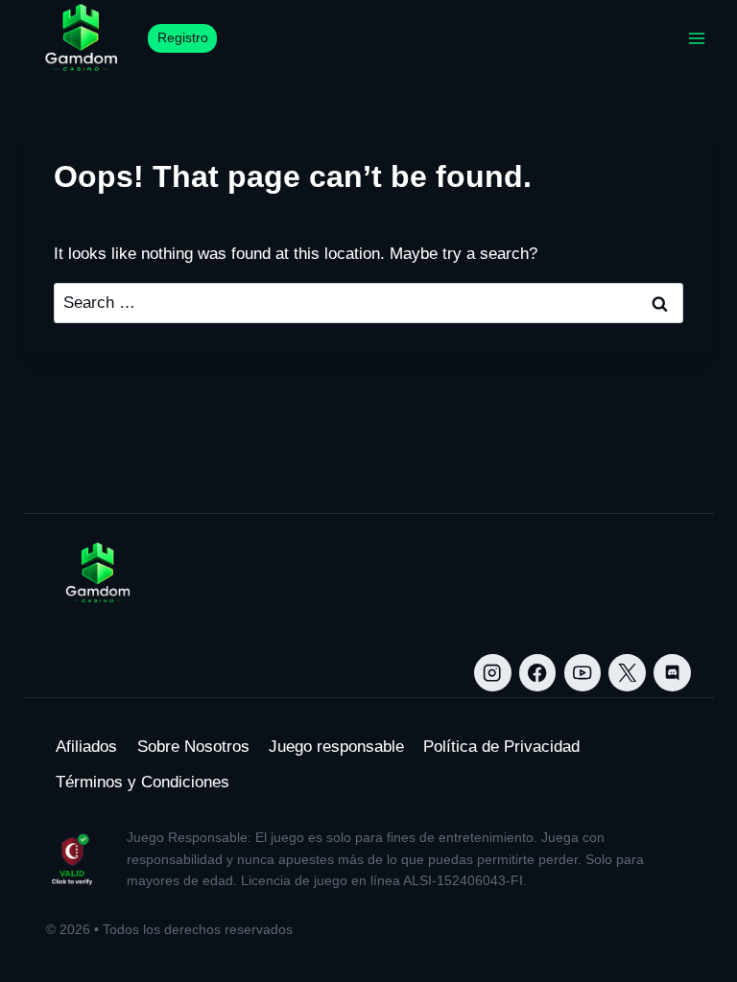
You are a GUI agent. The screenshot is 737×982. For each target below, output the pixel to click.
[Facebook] (538, 672)
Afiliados (86, 746)
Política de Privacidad (501, 746)
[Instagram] (492, 672)
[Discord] (672, 672)
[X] (627, 672)
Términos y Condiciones (142, 782)
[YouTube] (583, 672)
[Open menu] (696, 38)
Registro (182, 38)
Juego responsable (336, 746)
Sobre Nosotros (193, 746)
